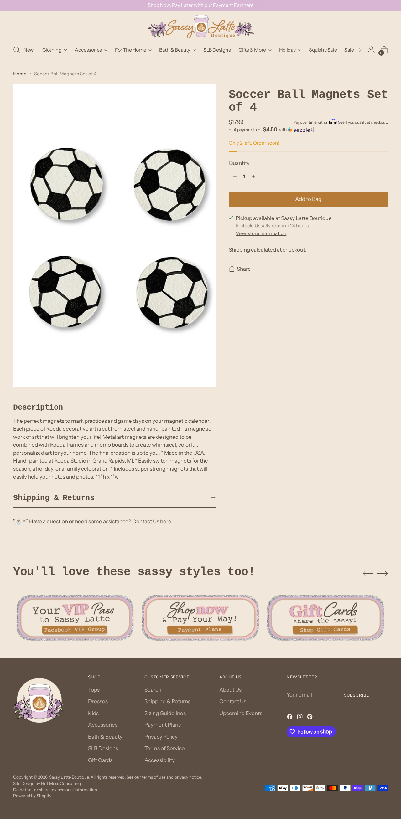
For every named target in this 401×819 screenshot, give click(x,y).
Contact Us (232, 701)
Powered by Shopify (32, 795)
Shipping (239, 250)
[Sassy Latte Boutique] (200, 26)
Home (20, 74)
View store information (261, 233)
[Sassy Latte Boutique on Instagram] (300, 718)
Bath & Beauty (105, 737)
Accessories (102, 725)
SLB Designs (103, 748)
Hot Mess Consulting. (61, 783)
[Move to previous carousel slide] (368, 573)
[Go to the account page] (371, 50)
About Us (230, 690)
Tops (94, 690)
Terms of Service (164, 748)
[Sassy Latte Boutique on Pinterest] (310, 718)
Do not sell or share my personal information (55, 789)
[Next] (270, 5)
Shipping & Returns (167, 701)
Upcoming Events (240, 713)
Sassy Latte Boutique (69, 777)
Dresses (98, 701)
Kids (93, 713)
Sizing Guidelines (165, 713)
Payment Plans (162, 725)
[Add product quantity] (253, 176)
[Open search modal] (16, 50)
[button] (308, 129)
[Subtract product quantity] (234, 176)
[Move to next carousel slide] (382, 573)
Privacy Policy (161, 737)
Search (152, 690)
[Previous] (131, 5)
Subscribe (356, 695)
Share (244, 269)
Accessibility (159, 760)
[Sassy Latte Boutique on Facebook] (290, 718)
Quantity (239, 163)
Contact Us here (151, 521)
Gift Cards (100, 760)
